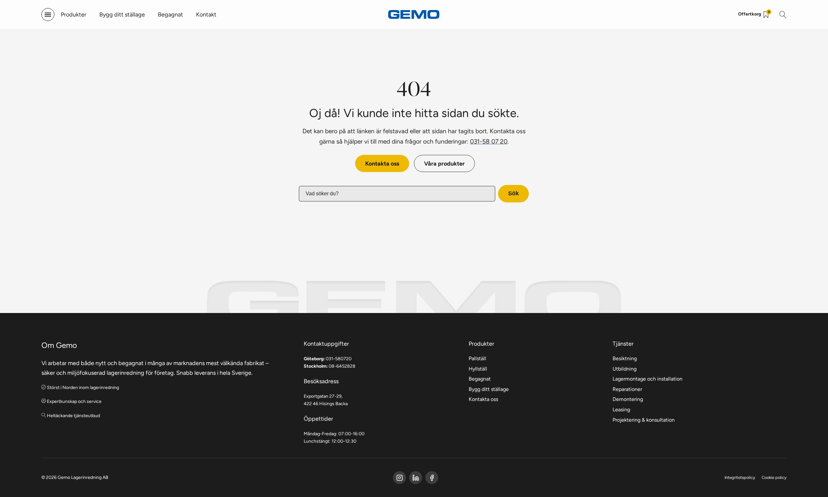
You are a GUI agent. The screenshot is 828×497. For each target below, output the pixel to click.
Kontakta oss (382, 163)
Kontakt (206, 14)
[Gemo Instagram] (431, 477)
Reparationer (627, 389)
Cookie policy (774, 477)
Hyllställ (478, 369)
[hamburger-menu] (48, 14)
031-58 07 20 (488, 141)
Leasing (621, 409)
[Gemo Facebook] (399, 477)
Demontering (628, 399)
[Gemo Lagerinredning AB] (414, 14)
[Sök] (783, 14)
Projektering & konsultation (644, 420)
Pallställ (477, 358)
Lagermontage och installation (647, 379)
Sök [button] (513, 193)
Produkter (73, 14)
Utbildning (625, 369)
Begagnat (170, 14)
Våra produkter (444, 163)
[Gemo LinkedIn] (415, 477)
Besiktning (625, 358)
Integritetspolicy (739, 477)
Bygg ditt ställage (122, 14)
